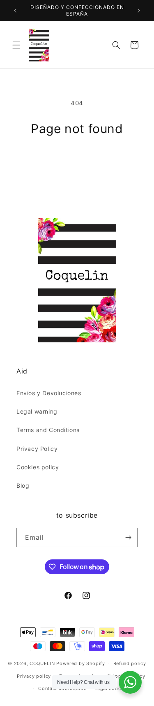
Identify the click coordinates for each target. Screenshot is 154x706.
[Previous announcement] (15, 11)
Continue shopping (77, 158)
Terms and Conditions (48, 429)
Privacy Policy (36, 448)
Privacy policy (34, 676)
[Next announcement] (139, 11)
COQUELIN (42, 663)
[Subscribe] (128, 537)
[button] (16, 45)
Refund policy (129, 663)
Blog (22, 485)
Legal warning (36, 411)
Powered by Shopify (80, 663)
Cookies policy (37, 467)
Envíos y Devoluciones (48, 392)
